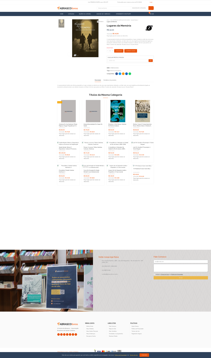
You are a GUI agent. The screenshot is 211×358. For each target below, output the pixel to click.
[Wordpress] (76, 334)
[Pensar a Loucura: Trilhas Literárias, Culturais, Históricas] (93, 143)
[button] (53, 163)
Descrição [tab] (98, 80)
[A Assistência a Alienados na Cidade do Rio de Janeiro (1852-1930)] (118, 143)
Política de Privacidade (177, 274)
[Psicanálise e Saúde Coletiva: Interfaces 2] (68, 166)
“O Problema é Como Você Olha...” (142, 168)
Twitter (120, 73)
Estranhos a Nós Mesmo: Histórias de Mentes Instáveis (117, 125)
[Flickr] (73, 334)
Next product (152, 21)
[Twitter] (64, 334)
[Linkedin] (67, 334)
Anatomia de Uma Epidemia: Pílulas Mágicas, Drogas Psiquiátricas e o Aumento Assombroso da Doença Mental (68, 126)
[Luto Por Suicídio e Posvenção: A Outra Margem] (142, 143)
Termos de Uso (165, 274)
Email (123, 73)
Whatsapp (129, 73)
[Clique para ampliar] (69, 54)
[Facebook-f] (61, 334)
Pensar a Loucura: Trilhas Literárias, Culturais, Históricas (93, 148)
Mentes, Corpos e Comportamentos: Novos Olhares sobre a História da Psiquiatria (142, 125)
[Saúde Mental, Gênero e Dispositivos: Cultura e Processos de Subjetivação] (68, 143)
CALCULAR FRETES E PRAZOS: (116, 57)
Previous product (148, 21)
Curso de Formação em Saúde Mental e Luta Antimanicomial (91, 171)
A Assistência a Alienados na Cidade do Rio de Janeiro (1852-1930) (116, 148)
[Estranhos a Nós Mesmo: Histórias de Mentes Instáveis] (118, 111)
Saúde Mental (62, 127)
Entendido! (144, 355)
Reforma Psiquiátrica (115, 70)
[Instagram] (58, 334)
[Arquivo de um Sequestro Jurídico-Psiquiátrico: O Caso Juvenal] (118, 166)
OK (150, 60)
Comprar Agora (130, 50)
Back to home (150, 21)
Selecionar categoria (139, 8)
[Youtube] (70, 334)
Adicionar (119, 50)
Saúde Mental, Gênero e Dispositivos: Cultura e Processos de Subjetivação (67, 148)
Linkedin (126, 73)
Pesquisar (151, 8)
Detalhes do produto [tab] (109, 80)
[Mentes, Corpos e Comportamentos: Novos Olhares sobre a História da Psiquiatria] (142, 111)
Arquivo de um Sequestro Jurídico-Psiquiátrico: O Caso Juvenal (117, 171)
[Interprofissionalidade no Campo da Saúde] (93, 111)
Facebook (116, 73)
